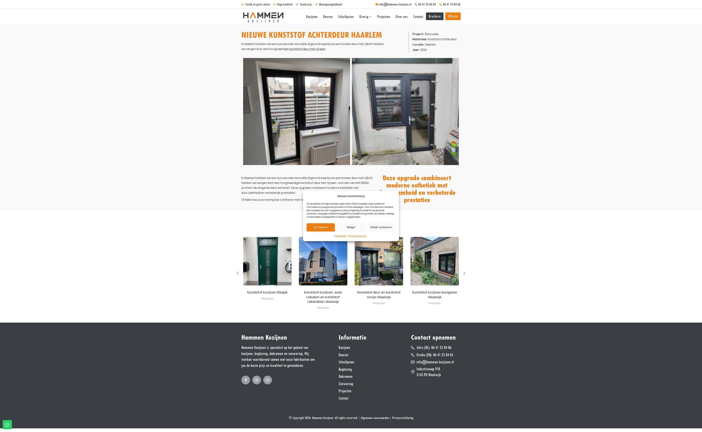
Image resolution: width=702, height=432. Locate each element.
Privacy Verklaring (357, 235)
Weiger (351, 227)
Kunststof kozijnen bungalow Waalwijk (434, 294)
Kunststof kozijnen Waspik (267, 292)
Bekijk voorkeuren (381, 227)
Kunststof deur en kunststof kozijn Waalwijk (379, 294)
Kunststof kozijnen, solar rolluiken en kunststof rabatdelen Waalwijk (323, 297)
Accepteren (321, 227)
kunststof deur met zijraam (307, 49)
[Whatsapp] (7, 424)
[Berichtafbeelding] (267, 261)
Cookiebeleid (340, 235)
